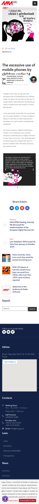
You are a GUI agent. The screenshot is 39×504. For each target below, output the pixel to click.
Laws (6, 441)
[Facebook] (12, 208)
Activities (6, 471)
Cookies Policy (12, 500)
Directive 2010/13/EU (12, 451)
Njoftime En (6, 52)
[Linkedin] (27, 208)
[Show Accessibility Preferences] (5, 499)
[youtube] (8, 332)
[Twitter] (17, 208)
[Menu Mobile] (34, 3)
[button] (5, 169)
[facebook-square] (4, 332)
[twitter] (13, 332)
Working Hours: (11, 405)
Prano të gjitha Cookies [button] (27, 500)
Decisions (7, 446)
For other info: (13, 422)
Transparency (9, 456)
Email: (14, 429)
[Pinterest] (22, 208)
